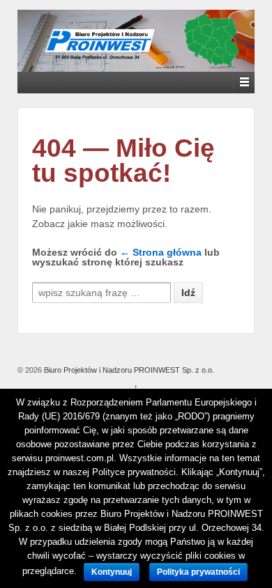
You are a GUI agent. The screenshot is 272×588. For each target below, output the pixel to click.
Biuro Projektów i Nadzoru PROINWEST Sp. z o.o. (128, 370)
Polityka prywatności (198, 572)
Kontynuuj (111, 572)
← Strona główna (161, 252)
